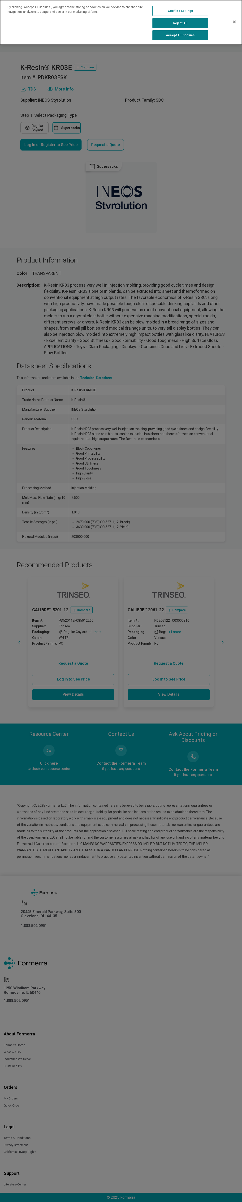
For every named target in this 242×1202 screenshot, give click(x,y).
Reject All (180, 23)
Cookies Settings (180, 11)
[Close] (234, 22)
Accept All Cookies (180, 35)
